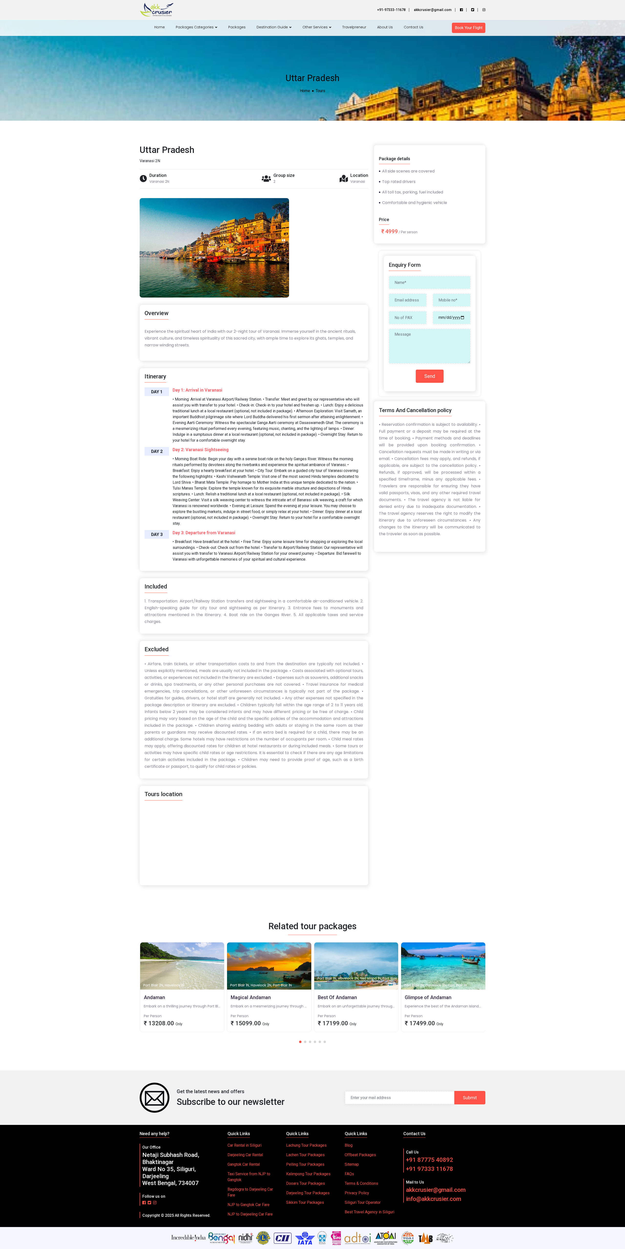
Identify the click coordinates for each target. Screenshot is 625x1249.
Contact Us (413, 27)
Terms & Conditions (361, 1183)
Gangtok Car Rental (244, 1164)
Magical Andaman (182, 1001)
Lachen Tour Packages (305, 1155)
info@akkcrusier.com (433, 1199)
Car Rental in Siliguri (244, 1145)
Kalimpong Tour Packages (308, 1174)
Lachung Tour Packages (306, 1145)
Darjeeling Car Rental (245, 1155)
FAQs (349, 1174)
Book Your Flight (468, 27)
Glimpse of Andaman (356, 1001)
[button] (300, 1041)
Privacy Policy (357, 1193)
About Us (385, 27)
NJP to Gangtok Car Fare (249, 1204)
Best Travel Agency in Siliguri (369, 1212)
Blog (349, 1145)
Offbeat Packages (360, 1155)
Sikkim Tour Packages (305, 1202)
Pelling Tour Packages (305, 1164)
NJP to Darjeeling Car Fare (250, 1214)
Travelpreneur (354, 27)
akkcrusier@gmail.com (436, 1189)
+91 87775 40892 (429, 1159)
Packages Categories (195, 27)
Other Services (315, 27)
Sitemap (352, 1164)
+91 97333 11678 (429, 1168)
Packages (237, 27)
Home (159, 27)
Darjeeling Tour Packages (308, 1193)
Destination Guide (273, 27)
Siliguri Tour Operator (363, 1202)
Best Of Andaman (269, 1001)
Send (429, 376)
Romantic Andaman (443, 1001)
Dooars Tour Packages (305, 1183)
